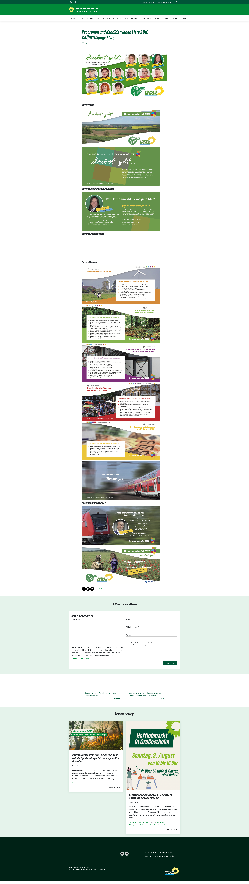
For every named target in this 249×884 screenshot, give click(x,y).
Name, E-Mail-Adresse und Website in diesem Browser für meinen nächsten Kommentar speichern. (151, 644)
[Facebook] (71, 2)
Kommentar (77, 619)
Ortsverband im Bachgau (87, 11)
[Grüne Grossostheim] (71, 9)
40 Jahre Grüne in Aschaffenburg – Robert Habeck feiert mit (102, 696)
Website (129, 635)
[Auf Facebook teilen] (84, 589)
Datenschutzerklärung (80, 658)
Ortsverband (153, 825)
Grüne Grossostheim (87, 8)
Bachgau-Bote (133, 822)
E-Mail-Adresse (132, 627)
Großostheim (144, 825)
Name (128, 619)
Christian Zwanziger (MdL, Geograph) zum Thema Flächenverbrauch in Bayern (146, 696)
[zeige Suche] (177, 2)
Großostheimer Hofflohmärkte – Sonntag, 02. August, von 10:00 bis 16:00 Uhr (150, 796)
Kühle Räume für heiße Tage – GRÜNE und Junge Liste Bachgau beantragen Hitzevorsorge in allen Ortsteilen (95, 758)
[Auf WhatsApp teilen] (88, 589)
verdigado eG (103, 869)
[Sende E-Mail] (92, 589)
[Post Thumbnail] (96, 735)
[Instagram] (75, 2)
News (100, 588)
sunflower (84, 869)
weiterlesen (114, 787)
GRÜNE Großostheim (144, 822)
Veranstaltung (160, 822)
